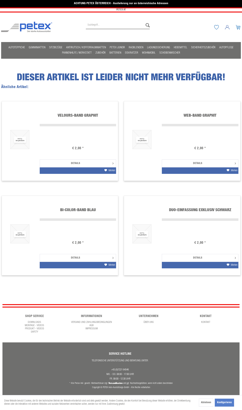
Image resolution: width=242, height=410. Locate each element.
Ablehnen (206, 402)
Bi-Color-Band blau (78, 209)
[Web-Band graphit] (142, 139)
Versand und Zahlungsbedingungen (91, 322)
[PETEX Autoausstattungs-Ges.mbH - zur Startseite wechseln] (26, 27)
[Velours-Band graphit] (20, 139)
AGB (91, 325)
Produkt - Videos (34, 328)
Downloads (34, 322)
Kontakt (205, 322)
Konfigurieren (224, 402)
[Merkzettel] (219, 27)
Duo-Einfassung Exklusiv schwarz (200, 209)
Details (75, 163)
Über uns (148, 322)
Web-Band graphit (200, 115)
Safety (34, 332)
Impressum (91, 328)
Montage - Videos (34, 325)
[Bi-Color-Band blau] (20, 234)
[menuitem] (118, 27)
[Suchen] (147, 25)
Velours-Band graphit (78, 115)
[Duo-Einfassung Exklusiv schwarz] (142, 234)
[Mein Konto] (230, 27)
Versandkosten (116, 383)
